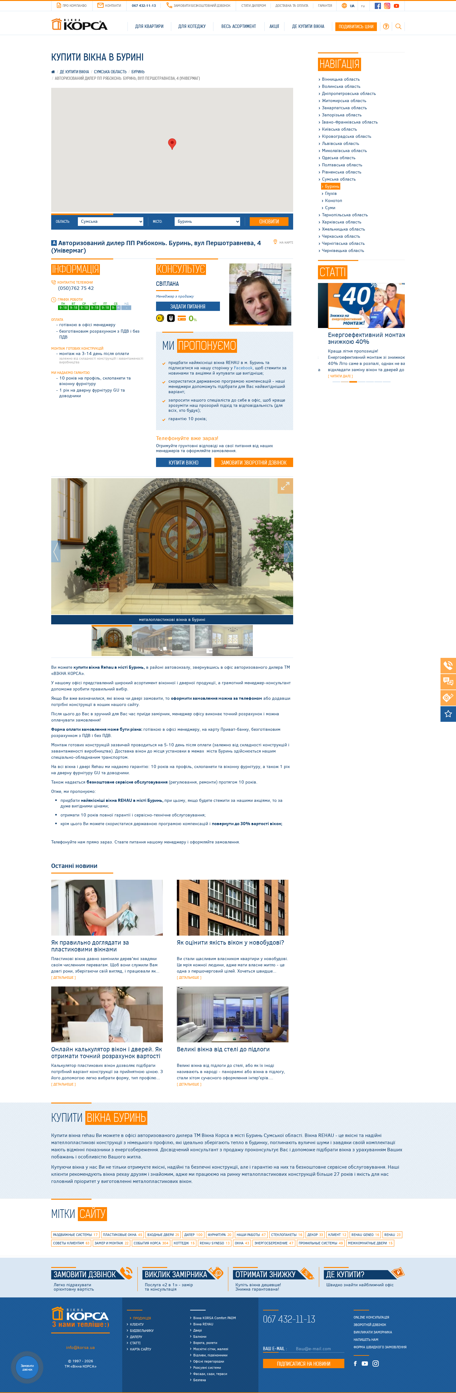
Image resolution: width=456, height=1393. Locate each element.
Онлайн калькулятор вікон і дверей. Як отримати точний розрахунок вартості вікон (106, 1056)
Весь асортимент (238, 26)
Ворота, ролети (205, 1342)
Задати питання (187, 306)
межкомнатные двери (370, 1243)
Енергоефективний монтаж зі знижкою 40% (360, 337)
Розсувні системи (207, 1367)
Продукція (142, 1318)
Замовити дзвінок (85, 1274)
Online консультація (371, 1317)
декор (315, 1234)
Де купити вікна (308, 26)
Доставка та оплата (291, 5)
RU (362, 5)
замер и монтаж (111, 1243)
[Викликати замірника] (448, 698)
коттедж (184, 1243)
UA (352, 5)
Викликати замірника (373, 1332)
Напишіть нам (366, 1339)
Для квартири (149, 26)
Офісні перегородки (208, 1361)
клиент (337, 1234)
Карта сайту (140, 1349)
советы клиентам (71, 1243)
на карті (286, 242)
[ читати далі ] (330, 376)
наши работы (251, 1234)
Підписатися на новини (303, 1364)
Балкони (199, 1336)
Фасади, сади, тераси (210, 1373)
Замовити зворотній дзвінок (254, 463)
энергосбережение (273, 1243)
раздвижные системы (75, 1234)
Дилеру (136, 1336)
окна (242, 1243)
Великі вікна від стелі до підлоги (223, 1049)
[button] (172, 144)
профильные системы (321, 1243)
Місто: (157, 221)
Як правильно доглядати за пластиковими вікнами (90, 945)
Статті (135, 1343)
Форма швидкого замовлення (380, 1347)
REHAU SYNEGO (215, 1243)
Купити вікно (184, 463)
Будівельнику (142, 1330)
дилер (193, 1234)
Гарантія (325, 5)
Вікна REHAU (203, 1324)
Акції (274, 26)
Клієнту (137, 1324)
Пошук (398, 26)
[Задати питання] (448, 682)
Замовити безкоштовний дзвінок (202, 5)
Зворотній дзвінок (370, 1325)
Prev (55, 551)
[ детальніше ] (63, 977)
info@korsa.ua (80, 1347)
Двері (197, 1330)
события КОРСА (151, 1243)
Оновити (269, 221)
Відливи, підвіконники (210, 1355)
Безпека (199, 1379)
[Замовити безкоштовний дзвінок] (448, 665)
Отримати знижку (265, 1274)
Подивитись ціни (356, 26)
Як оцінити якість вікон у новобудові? (230, 942)
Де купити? (345, 1274)
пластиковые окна (122, 1234)
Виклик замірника (176, 1274)
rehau (392, 1234)
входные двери (163, 1234)
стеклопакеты (286, 1234)
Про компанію (75, 5)
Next (288, 551)
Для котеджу (192, 26)
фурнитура (219, 1234)
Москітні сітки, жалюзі (210, 1348)
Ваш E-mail (274, 1348)
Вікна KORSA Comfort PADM (214, 1317)
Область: (63, 221)
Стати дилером (253, 5)
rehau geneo (365, 1234)
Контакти (113, 5)
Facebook (243, 368)
